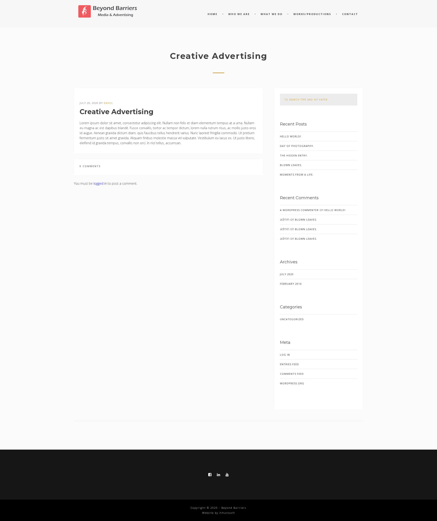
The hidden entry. (294, 155)
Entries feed (289, 364)
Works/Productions (312, 14)
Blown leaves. (291, 165)
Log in (285, 354)
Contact (350, 14)
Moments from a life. (297, 174)
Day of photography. (297, 146)
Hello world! (290, 136)
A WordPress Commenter (299, 210)
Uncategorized (292, 319)
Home (212, 14)
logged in (100, 183)
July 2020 (287, 274)
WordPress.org (292, 383)
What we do (271, 14)
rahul (108, 103)
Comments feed (292, 373)
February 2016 (291, 283)
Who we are (239, 14)
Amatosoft (227, 512)
